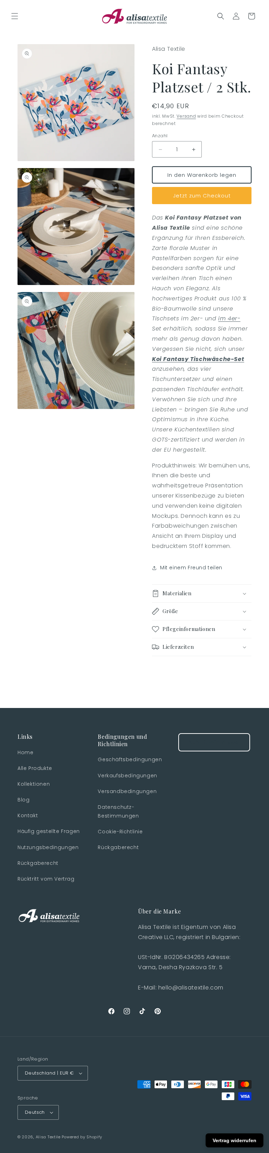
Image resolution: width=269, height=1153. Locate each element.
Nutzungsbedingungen (48, 847)
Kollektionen (34, 783)
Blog (23, 799)
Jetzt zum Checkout (202, 195)
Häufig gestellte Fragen (49, 831)
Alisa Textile (48, 1137)
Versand (186, 116)
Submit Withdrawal (214, 742)
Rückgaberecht (38, 863)
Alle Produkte (35, 768)
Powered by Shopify (82, 1137)
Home (25, 752)
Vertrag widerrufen (234, 1140)
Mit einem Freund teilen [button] (191, 567)
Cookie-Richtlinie (120, 831)
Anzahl (159, 135)
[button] (14, 16)
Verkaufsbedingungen (127, 775)
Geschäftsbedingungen (130, 759)
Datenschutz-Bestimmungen (118, 811)
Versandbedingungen (127, 791)
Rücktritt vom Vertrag (46, 878)
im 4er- (229, 318)
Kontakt (28, 815)
